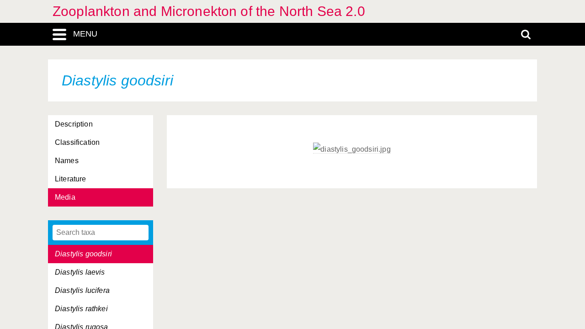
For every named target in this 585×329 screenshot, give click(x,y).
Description (74, 124)
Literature (70, 179)
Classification (77, 142)
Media (65, 197)
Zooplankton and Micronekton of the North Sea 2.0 (209, 11)
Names (67, 160)
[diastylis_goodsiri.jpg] (352, 149)
